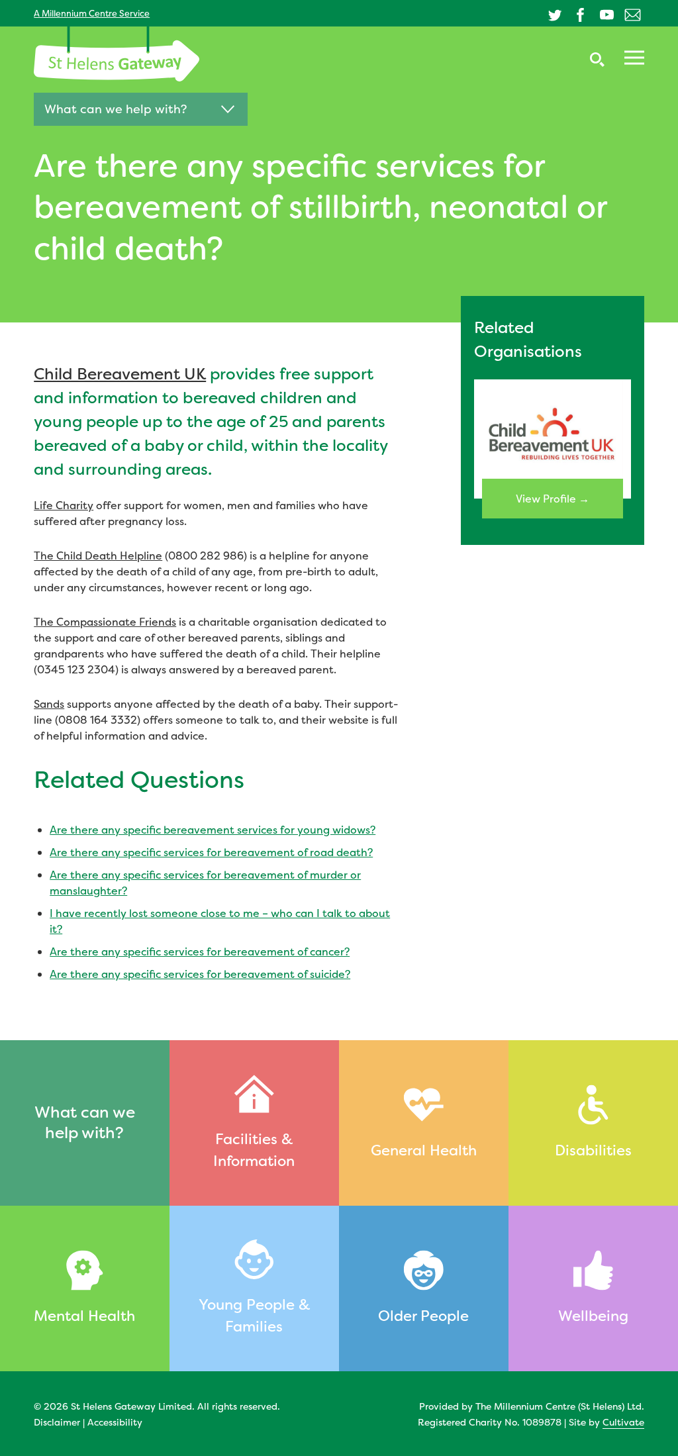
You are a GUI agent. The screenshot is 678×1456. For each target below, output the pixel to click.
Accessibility (114, 1422)
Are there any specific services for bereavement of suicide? (200, 974)
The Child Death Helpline (98, 555)
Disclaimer (57, 1422)
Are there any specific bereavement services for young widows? (212, 829)
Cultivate (623, 1422)
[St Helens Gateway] (116, 53)
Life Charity (63, 505)
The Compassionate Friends (105, 621)
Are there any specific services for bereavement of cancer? (200, 951)
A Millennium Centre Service (92, 13)
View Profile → (552, 498)
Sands (49, 704)
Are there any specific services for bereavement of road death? (211, 852)
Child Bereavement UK (120, 374)
